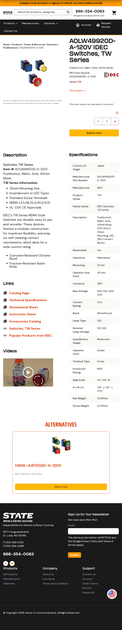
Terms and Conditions (55, 583)
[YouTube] (12, 563)
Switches (52, 44)
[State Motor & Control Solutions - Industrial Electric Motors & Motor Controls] (18, 517)
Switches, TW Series (25, 328)
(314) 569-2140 (14, 542)
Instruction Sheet (22, 314)
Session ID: (88, 592)
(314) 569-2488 (14, 546)
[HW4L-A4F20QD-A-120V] (61, 447)
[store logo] (8, 12)
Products (17, 44)
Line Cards (49, 579)
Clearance (9, 583)
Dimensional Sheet (23, 307)
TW (79, 81)
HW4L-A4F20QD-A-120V (38, 465)
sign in (56, 3)
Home (6, 44)
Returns (87, 588)
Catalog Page (19, 293)
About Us (48, 574)
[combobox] (43, 12)
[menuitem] (10, 23)
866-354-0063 (90, 11)
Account (87, 579)
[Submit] (68, 12)
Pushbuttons (11, 47)
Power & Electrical (34, 44)
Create (24, 3)
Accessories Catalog (25, 321)
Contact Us (89, 574)
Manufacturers (11, 579)
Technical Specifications (28, 300)
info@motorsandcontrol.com (89, 15)
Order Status (90, 583)
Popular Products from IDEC (30, 335)
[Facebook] (5, 563)
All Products (10, 574)
